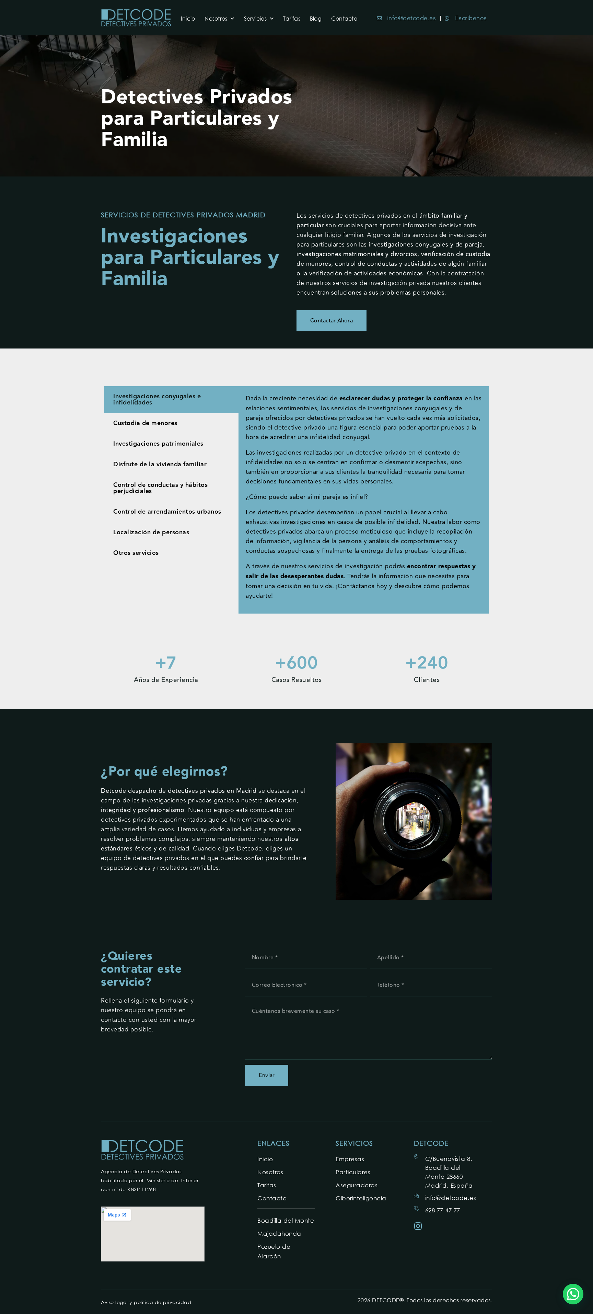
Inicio (188, 18)
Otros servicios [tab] (136, 553)
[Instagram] (418, 1226)
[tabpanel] (363, 500)
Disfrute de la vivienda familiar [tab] (160, 464)
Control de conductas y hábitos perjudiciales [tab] (160, 488)
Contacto (344, 18)
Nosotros (216, 18)
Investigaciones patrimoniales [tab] (158, 444)
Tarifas (291, 18)
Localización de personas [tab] (151, 532)
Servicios (255, 18)
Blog (316, 18)
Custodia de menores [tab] (145, 423)
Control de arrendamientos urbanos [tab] (167, 512)
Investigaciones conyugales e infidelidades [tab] (157, 399)
